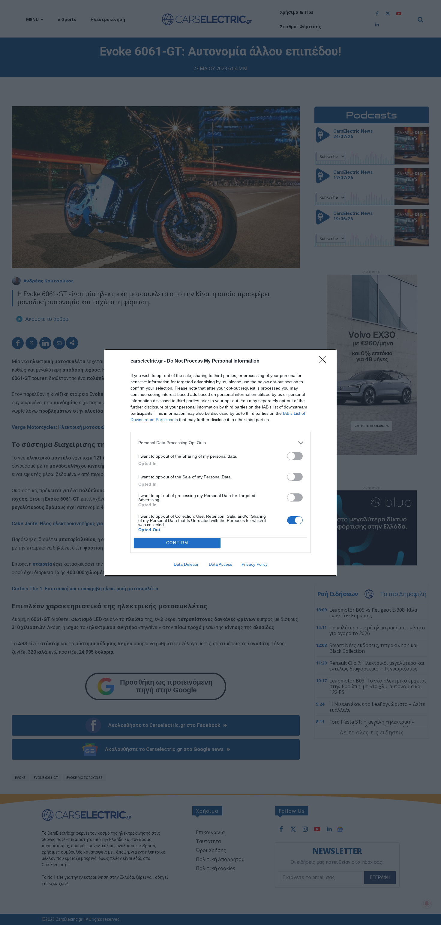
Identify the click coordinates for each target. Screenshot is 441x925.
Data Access (220, 564)
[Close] (324, 361)
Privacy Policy (255, 564)
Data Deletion (187, 564)
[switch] (295, 456)
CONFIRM (177, 543)
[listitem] (220, 443)
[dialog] (220, 463)
